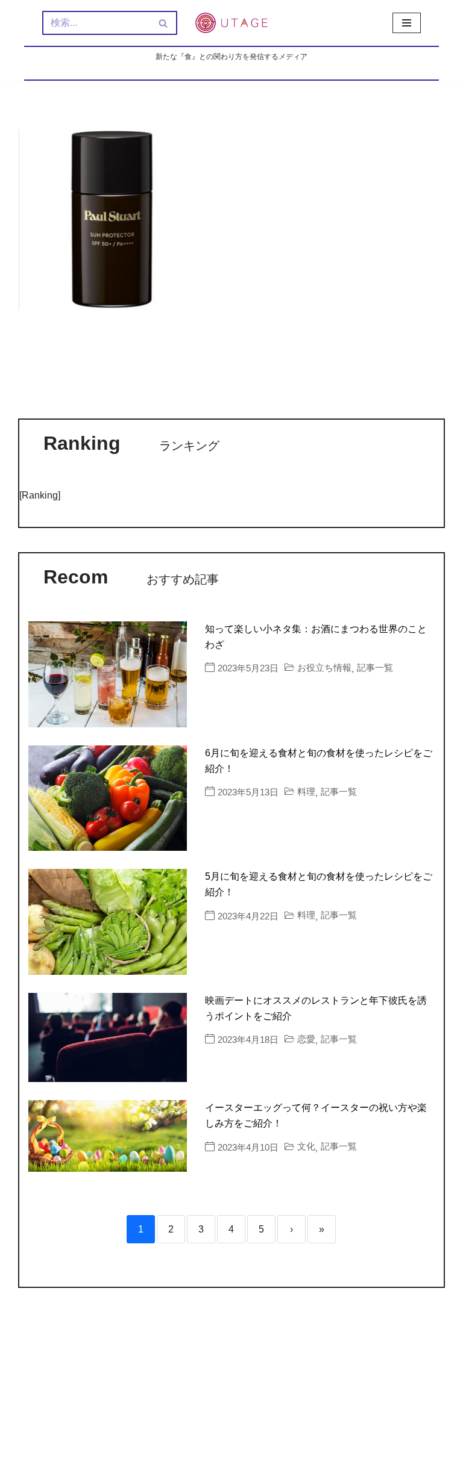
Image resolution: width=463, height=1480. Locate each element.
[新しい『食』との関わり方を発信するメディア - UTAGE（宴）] (231, 23)
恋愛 (306, 1039)
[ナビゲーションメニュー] (406, 23)
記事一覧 (375, 667)
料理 (306, 791)
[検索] (163, 23)
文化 (306, 1146)
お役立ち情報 (324, 667)
